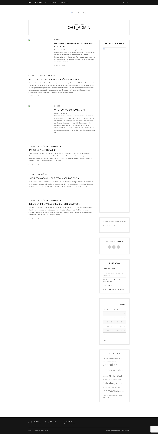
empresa (115, 375)
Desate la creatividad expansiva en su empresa (54, 203)
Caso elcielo (108, 285)
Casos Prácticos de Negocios (42, 75)
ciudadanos (112, 361)
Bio (29, 2)
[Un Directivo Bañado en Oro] (40, 112)
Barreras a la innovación (42, 149)
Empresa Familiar (107, 379)
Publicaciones (40, 2)
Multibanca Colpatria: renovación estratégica (53, 79)
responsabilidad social (115, 395)
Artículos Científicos (38, 174)
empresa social (117, 379)
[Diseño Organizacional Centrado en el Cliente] (40, 46)
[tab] (110, 247)
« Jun (104, 340)
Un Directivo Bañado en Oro (69, 109)
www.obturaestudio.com (122, 431)
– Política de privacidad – (10, 412)
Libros (57, 40)
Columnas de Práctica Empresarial (44, 146)
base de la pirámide (108, 358)
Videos (54, 2)
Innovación (111, 391)
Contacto (65, 2)
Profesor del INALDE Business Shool (114, 221)
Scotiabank (106, 397)
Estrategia (110, 383)
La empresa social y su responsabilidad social (54, 178)
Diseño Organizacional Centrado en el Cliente (74, 45)
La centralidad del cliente (113, 289)
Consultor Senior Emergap (111, 226)
